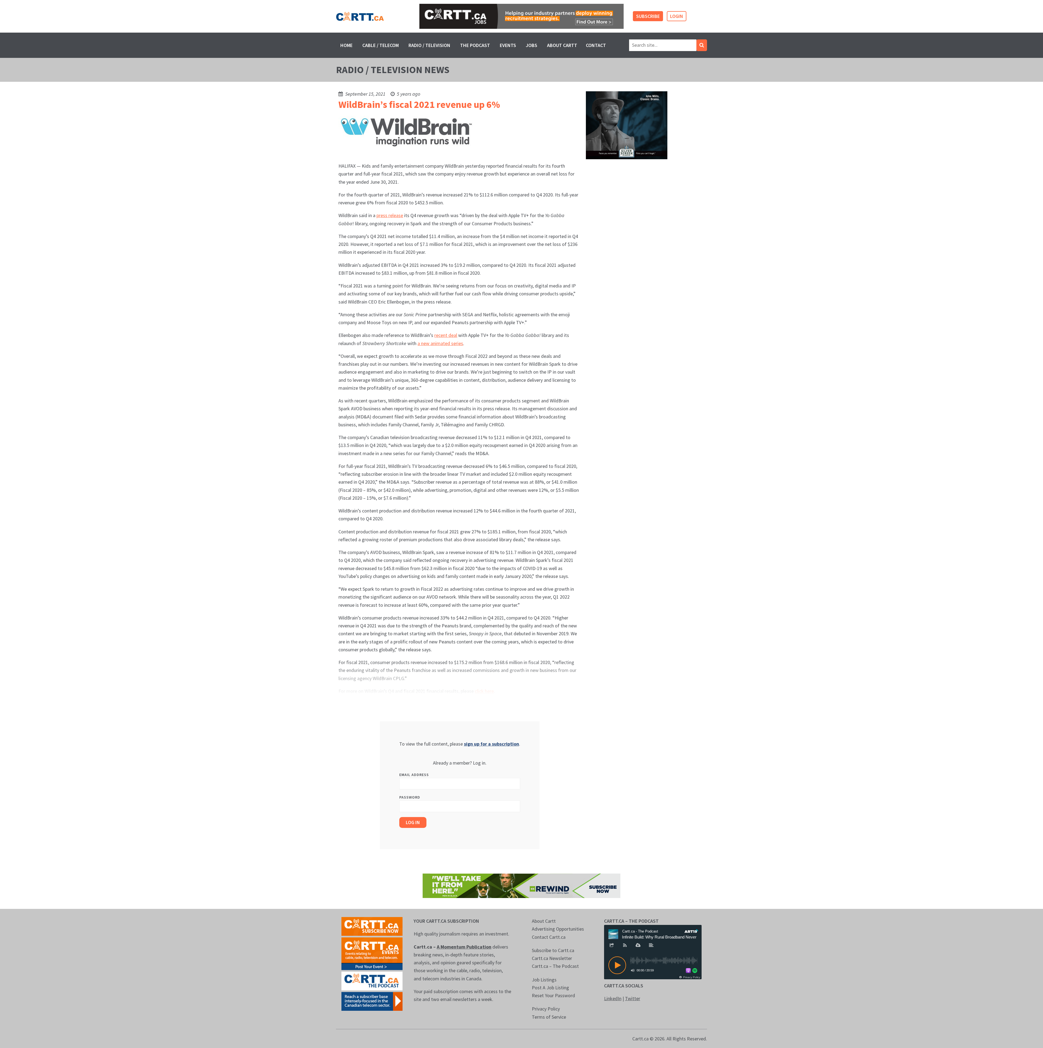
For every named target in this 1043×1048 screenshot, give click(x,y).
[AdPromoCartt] (372, 1001)
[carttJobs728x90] (521, 16)
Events (508, 45)
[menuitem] (346, 45)
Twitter (632, 998)
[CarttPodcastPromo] (372, 980)
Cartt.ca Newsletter (552, 958)
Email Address (414, 774)
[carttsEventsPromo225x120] (372, 953)
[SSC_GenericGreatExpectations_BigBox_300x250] (626, 125)
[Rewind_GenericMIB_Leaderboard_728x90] (521, 885)
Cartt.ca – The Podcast (555, 966)
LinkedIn (612, 998)
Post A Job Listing (550, 987)
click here (484, 691)
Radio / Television (429, 45)
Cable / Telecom (380, 45)
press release (389, 215)
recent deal (445, 335)
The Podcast (475, 45)
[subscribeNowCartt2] (372, 926)
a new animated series (440, 343)
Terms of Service (549, 1017)
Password (409, 797)
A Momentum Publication (464, 947)
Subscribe (648, 16)
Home (346, 45)
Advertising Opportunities (558, 929)
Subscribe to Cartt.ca (553, 950)
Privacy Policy (546, 1009)
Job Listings (544, 980)
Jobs (531, 45)
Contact (596, 45)
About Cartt (562, 45)
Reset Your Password (553, 995)
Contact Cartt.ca (549, 937)
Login (676, 16)
